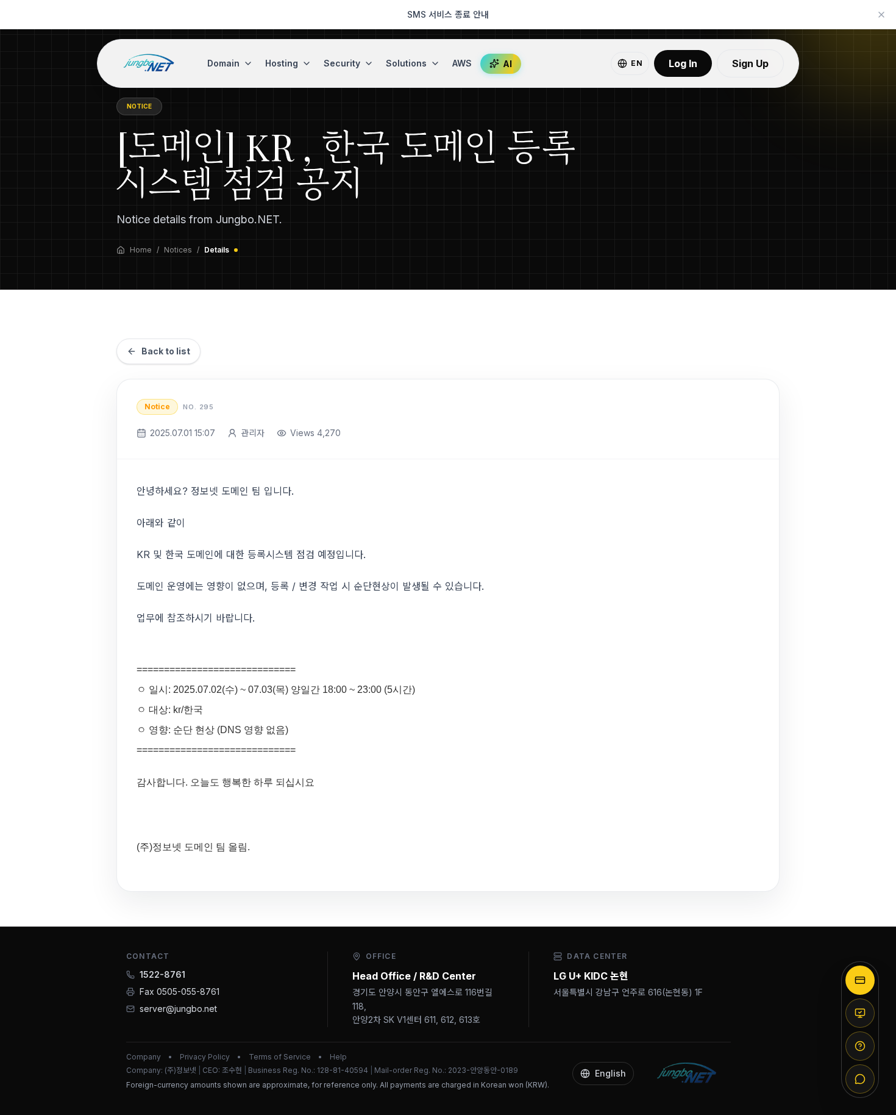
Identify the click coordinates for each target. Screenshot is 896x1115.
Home (141, 249)
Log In (683, 63)
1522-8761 (162, 974)
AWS (462, 63)
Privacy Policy (205, 1056)
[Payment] (860, 980)
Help (338, 1056)
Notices (178, 249)
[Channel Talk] (860, 1079)
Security (342, 63)
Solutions (406, 63)
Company (143, 1056)
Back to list (165, 351)
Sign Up (750, 63)
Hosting (281, 63)
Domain (223, 63)
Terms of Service (280, 1056)
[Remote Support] (860, 1013)
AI (507, 64)
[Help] (860, 1046)
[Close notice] (881, 15)
